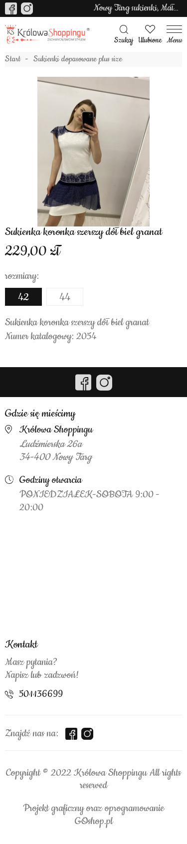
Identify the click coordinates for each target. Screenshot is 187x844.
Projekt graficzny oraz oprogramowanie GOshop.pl (93, 815)
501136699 (41, 694)
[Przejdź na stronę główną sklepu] (47, 34)
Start (12, 59)
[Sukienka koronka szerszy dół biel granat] (94, 151)
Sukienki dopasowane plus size (77, 59)
